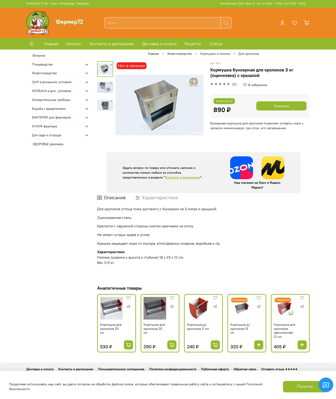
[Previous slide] (123, 105)
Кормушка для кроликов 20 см (154, 329)
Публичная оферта (215, 369)
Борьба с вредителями (49, 109)
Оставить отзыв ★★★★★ (279, 369)
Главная (51, 43)
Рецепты (193, 43)
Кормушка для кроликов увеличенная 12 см (284, 331)
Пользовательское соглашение (121, 369)
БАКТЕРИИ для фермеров (51, 117)
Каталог (74, 43)
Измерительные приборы (51, 100)
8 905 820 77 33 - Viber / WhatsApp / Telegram (57, 3)
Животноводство (179, 54)
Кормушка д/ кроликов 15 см (240, 329)
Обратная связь (245, 369)
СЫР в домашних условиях (52, 82)
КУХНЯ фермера (44, 126)
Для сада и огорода (46, 135)
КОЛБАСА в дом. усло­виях (51, 91)
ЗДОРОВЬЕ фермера (48, 144)
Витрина (39, 55)
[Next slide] (195, 105)
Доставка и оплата (159, 43)
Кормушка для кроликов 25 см (111, 329)
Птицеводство (42, 64)
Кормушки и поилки (215, 54)
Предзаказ (281, 106)
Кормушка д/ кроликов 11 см (198, 327)
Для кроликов (248, 54)
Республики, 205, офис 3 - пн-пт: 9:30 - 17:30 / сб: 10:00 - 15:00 (263, 3)
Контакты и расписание (112, 43)
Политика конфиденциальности (172, 369)
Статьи (215, 43)
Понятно (305, 386)
